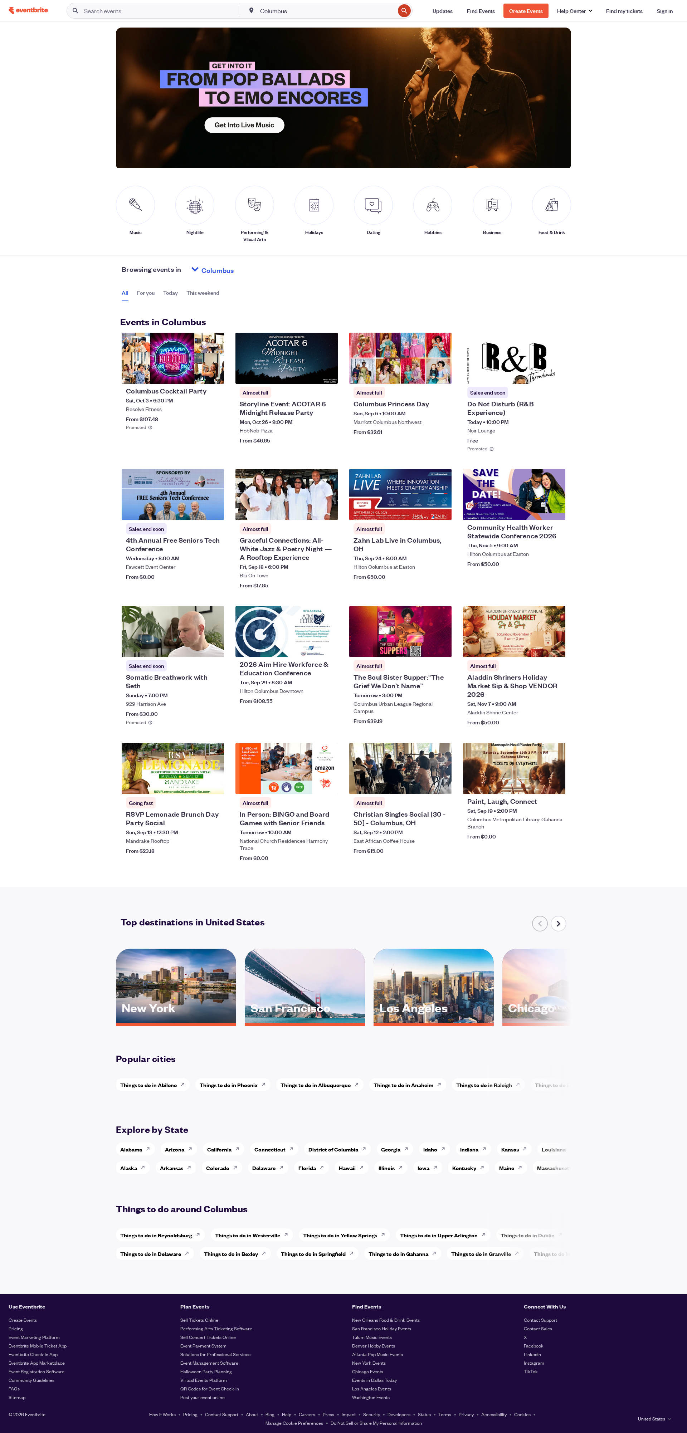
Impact (349, 1414)
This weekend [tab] (202, 292)
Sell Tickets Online (199, 1319)
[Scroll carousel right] (558, 923)
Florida (307, 1168)
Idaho (430, 1149)
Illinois (387, 1168)
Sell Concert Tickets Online (208, 1337)
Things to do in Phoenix (229, 1085)
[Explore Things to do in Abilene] (185, 1084)
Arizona (174, 1149)
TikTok (531, 1371)
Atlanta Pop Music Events (377, 1354)
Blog (269, 1414)
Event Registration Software (36, 1371)
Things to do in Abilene (148, 1085)
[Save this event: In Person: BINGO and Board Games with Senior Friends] (310, 784)
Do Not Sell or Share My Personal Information (376, 1422)
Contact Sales (538, 1328)
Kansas (510, 1149)
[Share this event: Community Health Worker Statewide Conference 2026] (555, 510)
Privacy (466, 1414)
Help (286, 1414)
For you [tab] (146, 292)
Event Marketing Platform (34, 1337)
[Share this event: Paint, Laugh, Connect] (555, 784)
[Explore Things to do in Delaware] (189, 1253)
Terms (444, 1414)
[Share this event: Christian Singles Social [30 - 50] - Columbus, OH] (441, 784)
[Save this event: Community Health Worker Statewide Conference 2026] (538, 510)
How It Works (162, 1414)
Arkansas (171, 1168)
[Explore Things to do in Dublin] (562, 1235)
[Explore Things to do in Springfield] (354, 1253)
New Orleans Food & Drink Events (386, 1319)
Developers (399, 1414)
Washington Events (371, 1397)
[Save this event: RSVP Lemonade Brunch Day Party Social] (197, 784)
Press (328, 1414)
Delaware (264, 1168)
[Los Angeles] (434, 1020)
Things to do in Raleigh (484, 1085)
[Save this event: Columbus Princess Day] (424, 374)
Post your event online (202, 1397)
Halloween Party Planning (206, 1371)
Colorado (217, 1168)
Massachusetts (555, 1168)
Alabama (131, 1149)
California (219, 1149)
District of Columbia (333, 1149)
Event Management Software (209, 1362)
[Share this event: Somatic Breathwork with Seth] (214, 647)
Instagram (534, 1362)
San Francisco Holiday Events (381, 1328)
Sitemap (17, 1397)
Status (424, 1414)
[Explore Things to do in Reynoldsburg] (200, 1235)
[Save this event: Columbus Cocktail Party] (197, 374)
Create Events (23, 1319)
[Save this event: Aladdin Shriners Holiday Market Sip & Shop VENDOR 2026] (538, 647)
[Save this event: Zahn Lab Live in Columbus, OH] (424, 510)
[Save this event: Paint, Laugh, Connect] (538, 784)
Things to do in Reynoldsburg (156, 1235)
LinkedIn (532, 1354)
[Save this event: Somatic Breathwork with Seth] (197, 647)
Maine (506, 1168)
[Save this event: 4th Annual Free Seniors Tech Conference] (197, 510)
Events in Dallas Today (374, 1379)
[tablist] (170, 295)
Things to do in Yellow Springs (340, 1235)
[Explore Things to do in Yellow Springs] (385, 1235)
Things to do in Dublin (528, 1235)
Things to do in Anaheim (403, 1085)
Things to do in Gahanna (398, 1253)
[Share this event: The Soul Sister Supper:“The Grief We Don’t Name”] (441, 647)
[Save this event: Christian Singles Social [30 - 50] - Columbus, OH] (424, 784)
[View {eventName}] (173, 358)
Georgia (390, 1149)
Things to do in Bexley (231, 1253)
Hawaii (347, 1168)
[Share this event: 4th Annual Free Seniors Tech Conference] (214, 510)
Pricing (16, 1328)
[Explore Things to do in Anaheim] (441, 1084)
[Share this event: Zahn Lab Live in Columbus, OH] (441, 510)
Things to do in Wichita (563, 1085)
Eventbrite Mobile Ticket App (38, 1345)
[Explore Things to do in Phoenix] (265, 1084)
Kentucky (464, 1168)
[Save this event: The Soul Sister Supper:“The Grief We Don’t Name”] (424, 647)
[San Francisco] (305, 1020)
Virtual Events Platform (203, 1379)
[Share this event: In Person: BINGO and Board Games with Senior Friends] (328, 784)
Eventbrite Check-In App (33, 1354)
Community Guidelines (31, 1379)
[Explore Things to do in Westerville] (288, 1235)
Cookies (522, 1414)
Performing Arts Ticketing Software (216, 1328)
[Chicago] (562, 1020)
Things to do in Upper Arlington (439, 1235)
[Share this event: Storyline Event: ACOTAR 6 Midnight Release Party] (328, 374)
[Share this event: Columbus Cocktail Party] (214, 374)
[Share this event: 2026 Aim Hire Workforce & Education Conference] (328, 647)
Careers (307, 1414)
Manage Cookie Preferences (294, 1422)
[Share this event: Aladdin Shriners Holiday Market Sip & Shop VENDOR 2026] (555, 647)
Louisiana (554, 1149)
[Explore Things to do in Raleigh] (520, 1084)
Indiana (469, 1149)
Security (371, 1414)
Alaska (128, 1168)
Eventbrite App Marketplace (37, 1362)
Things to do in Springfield (313, 1253)
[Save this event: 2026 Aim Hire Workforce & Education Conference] (310, 647)
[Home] (28, 10)
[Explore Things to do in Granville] (519, 1253)
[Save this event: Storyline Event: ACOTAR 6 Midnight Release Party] (310, 374)
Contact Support (540, 1319)
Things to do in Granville (481, 1253)
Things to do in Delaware (150, 1253)
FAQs (14, 1388)
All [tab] (125, 292)
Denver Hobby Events (373, 1345)
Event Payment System (203, 1345)
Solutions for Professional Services (215, 1354)
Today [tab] (170, 292)
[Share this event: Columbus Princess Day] (441, 374)
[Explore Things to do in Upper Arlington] (486, 1235)
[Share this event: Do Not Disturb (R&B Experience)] (555, 374)
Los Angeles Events (371, 1388)
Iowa (423, 1168)
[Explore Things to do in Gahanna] (436, 1253)
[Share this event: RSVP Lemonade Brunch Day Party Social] (214, 784)
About (252, 1414)
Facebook (534, 1345)
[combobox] (327, 11)
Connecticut (270, 1149)
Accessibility (494, 1414)
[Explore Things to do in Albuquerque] (359, 1084)
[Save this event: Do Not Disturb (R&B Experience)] (538, 374)
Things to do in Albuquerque (316, 1085)
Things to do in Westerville (247, 1235)
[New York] (176, 1020)
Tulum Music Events (372, 1337)
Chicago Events (367, 1371)
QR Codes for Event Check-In (209, 1388)
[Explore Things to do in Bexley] (266, 1253)
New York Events (369, 1362)
